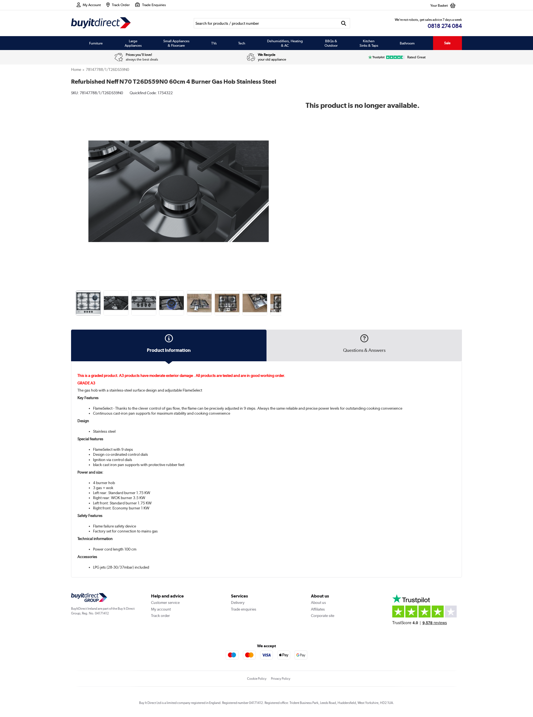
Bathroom (407, 43)
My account (161, 609)
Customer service (165, 602)
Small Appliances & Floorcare (176, 43)
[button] (282, 185)
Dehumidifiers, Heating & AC (285, 43)
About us (318, 602)
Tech (241, 43)
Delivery (238, 602)
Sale (447, 43)
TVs (214, 43)
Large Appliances (133, 43)
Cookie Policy (256, 679)
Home (76, 69)
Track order (160, 615)
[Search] (343, 23)
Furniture (96, 43)
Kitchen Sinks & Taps (368, 43)
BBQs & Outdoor (331, 43)
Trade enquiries (243, 609)
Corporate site (322, 615)
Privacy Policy (280, 679)
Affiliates (318, 609)
